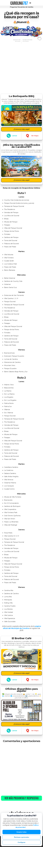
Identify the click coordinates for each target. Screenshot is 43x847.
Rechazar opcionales (21, 837)
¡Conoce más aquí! (21, 129)
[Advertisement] (21, 67)
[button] (30, 3)
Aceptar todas (21, 832)
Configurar (21, 842)
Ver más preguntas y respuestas (21, 798)
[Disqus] (21, 769)
